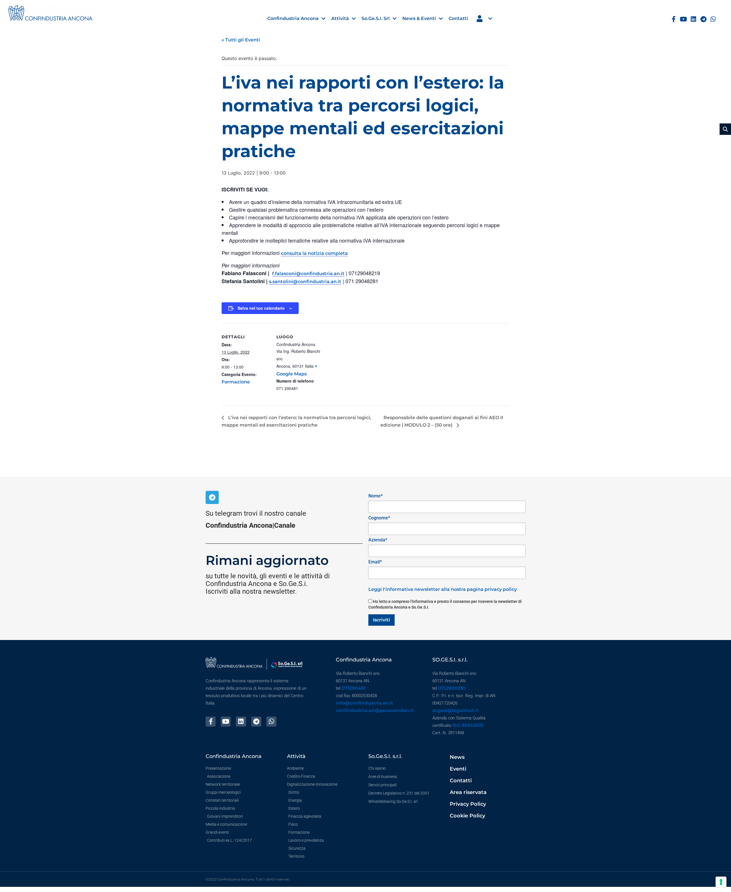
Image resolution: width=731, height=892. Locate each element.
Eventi (458, 769)
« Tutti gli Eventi (241, 40)
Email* (375, 562)
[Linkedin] (693, 19)
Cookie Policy (467, 816)
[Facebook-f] (673, 19)
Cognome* (379, 518)
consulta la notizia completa (314, 253)
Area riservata (468, 792)
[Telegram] (703, 19)
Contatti (461, 780)
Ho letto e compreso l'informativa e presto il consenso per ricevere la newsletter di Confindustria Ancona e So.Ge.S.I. (445, 604)
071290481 (354, 688)
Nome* (375, 496)
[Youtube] (683, 19)
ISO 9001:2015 (467, 725)
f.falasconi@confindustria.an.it (308, 273)
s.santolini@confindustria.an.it (305, 281)
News (457, 757)
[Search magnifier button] (725, 129)
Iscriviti (381, 620)
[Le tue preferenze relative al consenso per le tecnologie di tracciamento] (721, 882)
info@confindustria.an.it (364, 703)
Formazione (236, 382)
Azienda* (377, 540)
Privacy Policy (468, 804)
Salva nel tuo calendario (261, 308)
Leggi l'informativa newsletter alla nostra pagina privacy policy (442, 589)
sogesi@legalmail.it (455, 710)
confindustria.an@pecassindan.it (375, 710)
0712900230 (452, 688)
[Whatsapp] (713, 19)
